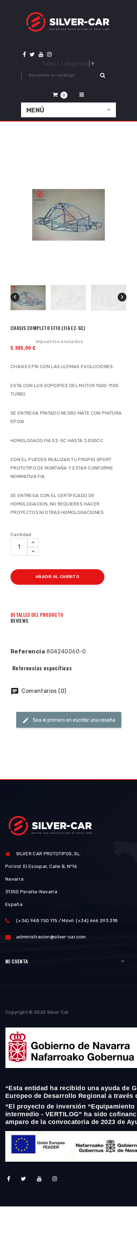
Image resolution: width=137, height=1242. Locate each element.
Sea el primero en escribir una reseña (73, 720)
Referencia (28, 651)
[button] (60, 94)
